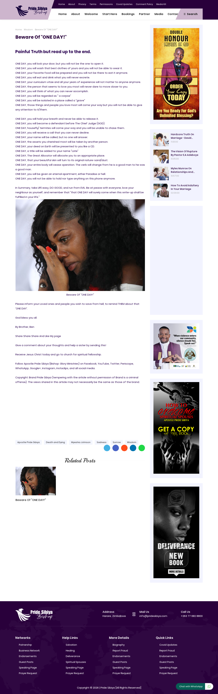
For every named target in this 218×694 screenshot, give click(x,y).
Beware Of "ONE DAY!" (30, 500)
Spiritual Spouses (76, 662)
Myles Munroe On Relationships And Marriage (182, 170)
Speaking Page (28, 667)
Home (61, 4)
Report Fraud (120, 650)
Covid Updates (124, 4)
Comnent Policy (144, 4)
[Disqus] (80, 553)
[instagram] (193, 3)
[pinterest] (200, 3)
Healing (70, 650)
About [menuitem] (75, 14)
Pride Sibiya (107, 687)
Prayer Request (28, 673)
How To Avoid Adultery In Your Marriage (185, 187)
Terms (93, 4)
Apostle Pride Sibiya (28, 442)
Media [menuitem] (158, 14)
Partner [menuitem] (144, 14)
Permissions (106, 4)
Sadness (101, 442)
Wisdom (28, 29)
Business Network (29, 650)
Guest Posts (26, 662)
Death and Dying (55, 442)
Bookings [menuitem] (128, 14)
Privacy (82, 4)
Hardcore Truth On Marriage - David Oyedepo (182, 136)
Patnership (25, 644)
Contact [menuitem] (174, 14)
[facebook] (179, 3)
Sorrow (117, 442)
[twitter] (186, 3)
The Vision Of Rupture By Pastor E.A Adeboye (184, 153)
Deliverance (73, 656)
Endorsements (28, 656)
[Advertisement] (80, 411)
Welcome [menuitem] (91, 14)
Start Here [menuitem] (109, 14)
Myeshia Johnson (80, 442)
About (71, 4)
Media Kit (161, 4)
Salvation (71, 644)
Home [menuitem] (62, 14)
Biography (119, 644)
